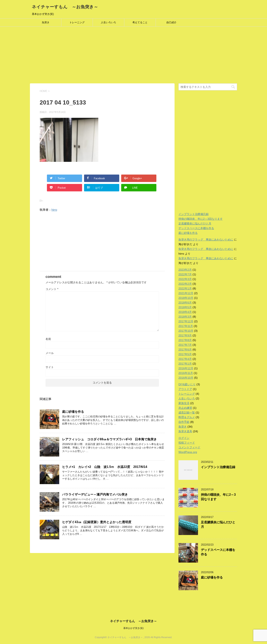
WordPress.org (187, 452)
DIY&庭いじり (187, 384)
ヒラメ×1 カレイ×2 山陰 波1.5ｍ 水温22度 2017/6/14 (104, 466)
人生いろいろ (108, 22)
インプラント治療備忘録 (193, 214)
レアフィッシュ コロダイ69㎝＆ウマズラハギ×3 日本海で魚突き (109, 439)
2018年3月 (185, 316)
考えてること (140, 22)
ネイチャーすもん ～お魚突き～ (65, 6)
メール (50, 353)
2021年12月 (185, 293)
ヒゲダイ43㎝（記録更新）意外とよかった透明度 (96, 522)
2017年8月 (185, 340)
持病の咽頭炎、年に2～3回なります (200, 218)
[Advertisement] (117, 56)
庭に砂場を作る (73, 411)
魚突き (45, 22)
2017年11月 (185, 326)
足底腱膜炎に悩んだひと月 (194, 223)
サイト (50, 367)
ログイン (183, 438)
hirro (54, 209)
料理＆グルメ (186, 417)
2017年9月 (185, 335)
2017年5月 (185, 354)
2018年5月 (185, 307)
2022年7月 (185, 274)
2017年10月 (185, 330)
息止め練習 (185, 407)
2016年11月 (185, 373)
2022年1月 (185, 288)
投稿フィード (186, 442)
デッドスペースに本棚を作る (196, 228)
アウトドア (185, 389)
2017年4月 (185, 358)
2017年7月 (185, 344)
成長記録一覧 (186, 412)
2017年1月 (185, 363)
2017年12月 (185, 321)
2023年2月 (185, 269)
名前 (48, 338)
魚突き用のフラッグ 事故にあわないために (205, 239)
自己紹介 (171, 22)
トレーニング (77, 22)
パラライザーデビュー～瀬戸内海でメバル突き (95, 494)
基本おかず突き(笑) (133, 628)
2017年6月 (185, 349)
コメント (52, 289)
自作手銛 (183, 421)
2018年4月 (185, 311)
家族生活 (183, 403)
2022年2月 (185, 283)
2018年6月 (185, 302)
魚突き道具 (185, 431)
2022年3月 (185, 279)
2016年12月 (185, 368)
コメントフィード (189, 447)
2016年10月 (185, 377)
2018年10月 (185, 297)
